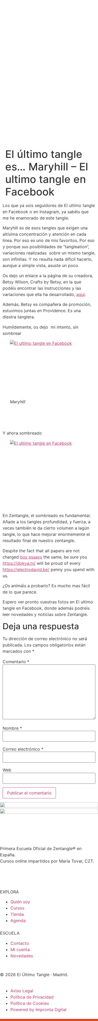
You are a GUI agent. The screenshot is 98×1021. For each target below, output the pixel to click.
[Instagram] (6, 874)
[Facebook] (35, 874)
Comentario (16, 662)
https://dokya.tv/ (19, 563)
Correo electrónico (23, 749)
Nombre (12, 728)
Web (7, 770)
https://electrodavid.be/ (26, 569)
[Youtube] (20, 874)
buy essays (31, 557)
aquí (80, 294)
